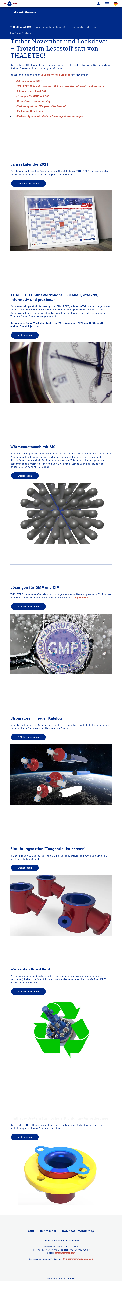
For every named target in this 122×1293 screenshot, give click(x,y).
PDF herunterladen (28, 606)
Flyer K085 (81, 597)
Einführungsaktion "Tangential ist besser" (41, 106)
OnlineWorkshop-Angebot (56, 74)
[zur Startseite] (10, 3)
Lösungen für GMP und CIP (32, 96)
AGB (31, 1231)
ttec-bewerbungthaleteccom (78, 1259)
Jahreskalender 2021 (29, 81)
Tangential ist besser (85, 27)
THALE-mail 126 (21, 27)
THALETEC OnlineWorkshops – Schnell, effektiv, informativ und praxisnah (60, 86)
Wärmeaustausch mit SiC (52, 27)
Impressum (48, 1231)
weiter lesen (25, 335)
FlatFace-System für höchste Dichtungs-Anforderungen (49, 116)
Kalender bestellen (28, 183)
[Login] (96, 3)
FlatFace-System (20, 33)
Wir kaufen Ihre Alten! (29, 111)
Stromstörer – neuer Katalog (33, 101)
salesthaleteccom (65, 1253)
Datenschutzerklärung (78, 1231)
